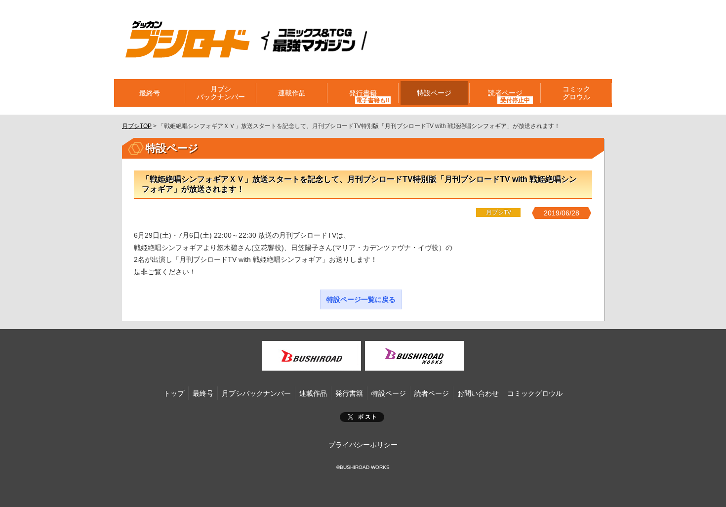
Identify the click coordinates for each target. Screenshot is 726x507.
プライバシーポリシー (363, 445)
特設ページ (434, 93)
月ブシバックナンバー (221, 93)
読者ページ (431, 393)
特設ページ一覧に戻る (361, 299)
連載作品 (292, 93)
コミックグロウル (576, 93)
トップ (173, 393)
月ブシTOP (137, 126)
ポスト (362, 417)
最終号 (149, 93)
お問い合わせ (478, 393)
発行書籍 (363, 93)
